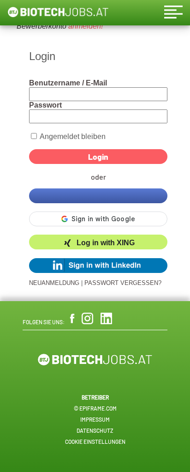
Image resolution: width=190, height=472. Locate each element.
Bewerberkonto (41, 26)
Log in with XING (106, 243)
